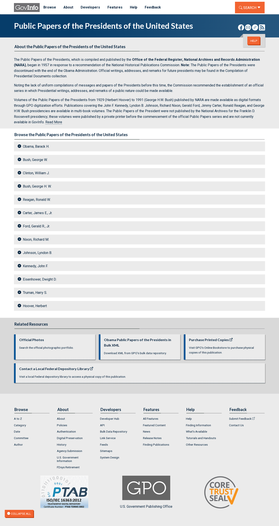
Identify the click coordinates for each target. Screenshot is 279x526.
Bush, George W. (35, 160)
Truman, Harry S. (35, 293)
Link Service (108, 438)
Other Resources (197, 444)
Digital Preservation (70, 438)
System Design (109, 457)
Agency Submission (69, 451)
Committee (21, 438)
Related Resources (31, 324)
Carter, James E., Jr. (37, 213)
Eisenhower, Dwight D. (39, 279)
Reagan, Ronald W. (37, 200)
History (61, 444)
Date (17, 431)
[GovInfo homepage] (27, 7)
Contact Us (236, 425)
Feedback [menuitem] (153, 7)
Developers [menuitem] (90, 7)
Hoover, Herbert (35, 306)
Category (20, 425)
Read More (53, 122)
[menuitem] (32, 418)
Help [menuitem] (133, 7)
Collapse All (20, 513)
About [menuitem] (68, 7)
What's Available (196, 431)
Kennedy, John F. (35, 266)
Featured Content (154, 425)
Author (18, 444)
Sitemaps (106, 451)
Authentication (66, 431)
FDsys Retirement (68, 467)
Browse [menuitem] (49, 7)
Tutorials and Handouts (201, 438)
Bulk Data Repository (113, 431)
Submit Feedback (240, 418)
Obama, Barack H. (36, 146)
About (61, 418)
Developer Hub (109, 418)
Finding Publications (156, 444)
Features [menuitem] (114, 7)
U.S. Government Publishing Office (146, 506)
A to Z (18, 418)
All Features (150, 418)
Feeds (104, 444)
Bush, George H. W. (37, 186)
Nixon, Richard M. (36, 239)
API (102, 425)
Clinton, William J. (36, 173)
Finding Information (198, 425)
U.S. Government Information (67, 459)
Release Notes (152, 438)
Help (253, 40)
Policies (62, 425)
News (146, 431)
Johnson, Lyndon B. (37, 253)
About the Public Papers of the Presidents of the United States (70, 46)
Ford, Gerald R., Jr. (36, 226)
